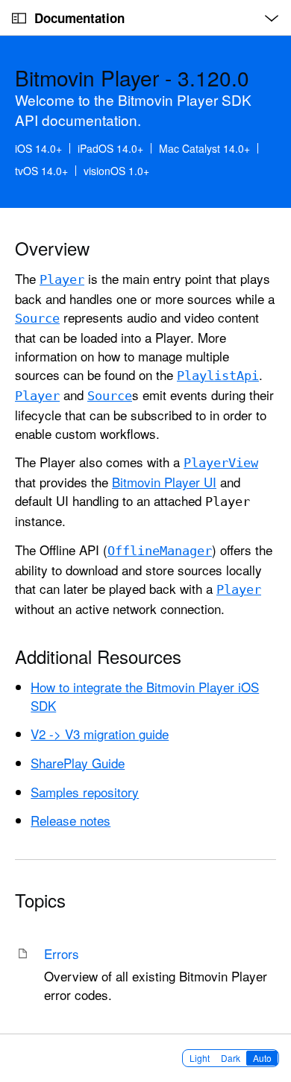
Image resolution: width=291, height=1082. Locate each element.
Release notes (70, 820)
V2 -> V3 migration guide (100, 733)
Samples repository (85, 791)
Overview (52, 248)
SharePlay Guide (78, 762)
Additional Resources (98, 656)
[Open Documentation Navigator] (19, 18)
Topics (40, 900)
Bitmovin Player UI (164, 481)
